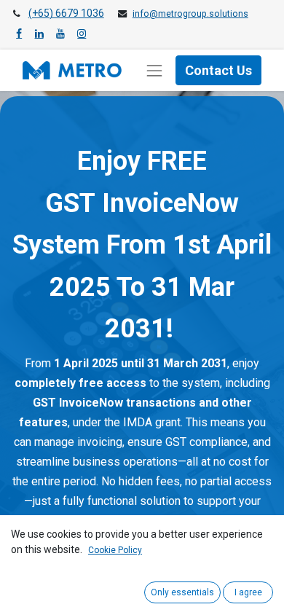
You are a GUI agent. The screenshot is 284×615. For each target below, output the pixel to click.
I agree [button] (248, 592)
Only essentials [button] (182, 592)
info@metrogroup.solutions (190, 14)
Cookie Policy (115, 550)
